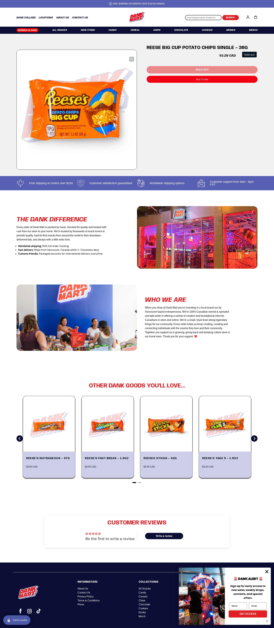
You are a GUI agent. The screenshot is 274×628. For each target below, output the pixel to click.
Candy (113, 30)
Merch (253, 30)
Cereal (135, 30)
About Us (83, 588)
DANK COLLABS (26, 17)
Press (81, 604)
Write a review (164, 536)
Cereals (143, 596)
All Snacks (59, 30)
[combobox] (203, 17)
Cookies (207, 30)
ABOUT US (62, 17)
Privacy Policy (86, 596)
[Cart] (256, 17)
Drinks (230, 30)
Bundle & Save (27, 30)
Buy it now (202, 79)
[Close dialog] (267, 571)
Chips (156, 30)
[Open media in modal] (131, 59)
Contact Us (84, 592)
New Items (88, 30)
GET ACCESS (248, 613)
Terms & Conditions (89, 600)
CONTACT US (80, 17)
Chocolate (181, 30)
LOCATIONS (46, 17)
